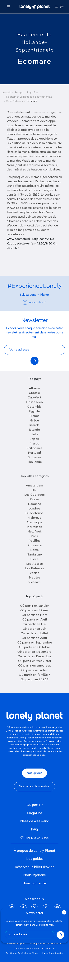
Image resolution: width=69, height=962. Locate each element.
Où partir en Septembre (34, 642)
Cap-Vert (34, 397)
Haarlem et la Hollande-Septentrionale (34, 42)
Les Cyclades (34, 494)
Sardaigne (34, 554)
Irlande (34, 425)
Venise (34, 573)
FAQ (34, 829)
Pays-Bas (32, 92)
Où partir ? (34, 805)
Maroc (34, 443)
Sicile (34, 559)
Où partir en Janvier (34, 605)
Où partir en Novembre (34, 651)
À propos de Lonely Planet (34, 851)
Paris (34, 536)
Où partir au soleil (34, 670)
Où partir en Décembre (34, 656)
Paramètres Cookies (52, 953)
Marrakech (34, 527)
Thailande (34, 462)
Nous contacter (34, 883)
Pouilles (35, 540)
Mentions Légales (16, 944)
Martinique (34, 522)
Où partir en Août (34, 638)
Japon (34, 439)
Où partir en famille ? (34, 674)
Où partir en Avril (34, 619)
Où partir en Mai (34, 624)
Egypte (34, 411)
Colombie (34, 406)
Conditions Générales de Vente (22, 953)
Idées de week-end (34, 821)
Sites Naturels (14, 101)
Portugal (34, 452)
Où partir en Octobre (34, 647)
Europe (19, 92)
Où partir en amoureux (34, 665)
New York (34, 531)
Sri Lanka (34, 457)
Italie (34, 434)
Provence (34, 545)
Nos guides (34, 773)
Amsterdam (34, 485)
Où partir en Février (34, 610)
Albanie (34, 388)
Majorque (34, 517)
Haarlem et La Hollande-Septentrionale (29, 97)
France (35, 416)
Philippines (34, 448)
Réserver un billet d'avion (34, 867)
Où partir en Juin (35, 628)
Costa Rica (34, 402)
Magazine (34, 813)
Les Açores (34, 563)
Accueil (6, 92)
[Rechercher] (56, 6)
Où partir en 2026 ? (35, 679)
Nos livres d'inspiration (34, 786)
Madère (34, 577)
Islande (34, 429)
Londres (35, 508)
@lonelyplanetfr (37, 302)
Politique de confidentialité (44, 944)
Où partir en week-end (34, 661)
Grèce (34, 420)
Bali (34, 490)
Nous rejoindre (34, 875)
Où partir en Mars (34, 615)
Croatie (34, 393)
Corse (34, 499)
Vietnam (34, 582)
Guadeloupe (34, 513)
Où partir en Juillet (34, 633)
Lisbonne (34, 504)
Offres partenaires (34, 837)
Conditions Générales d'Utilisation (32, 949)
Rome (34, 550)
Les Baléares (34, 568)
